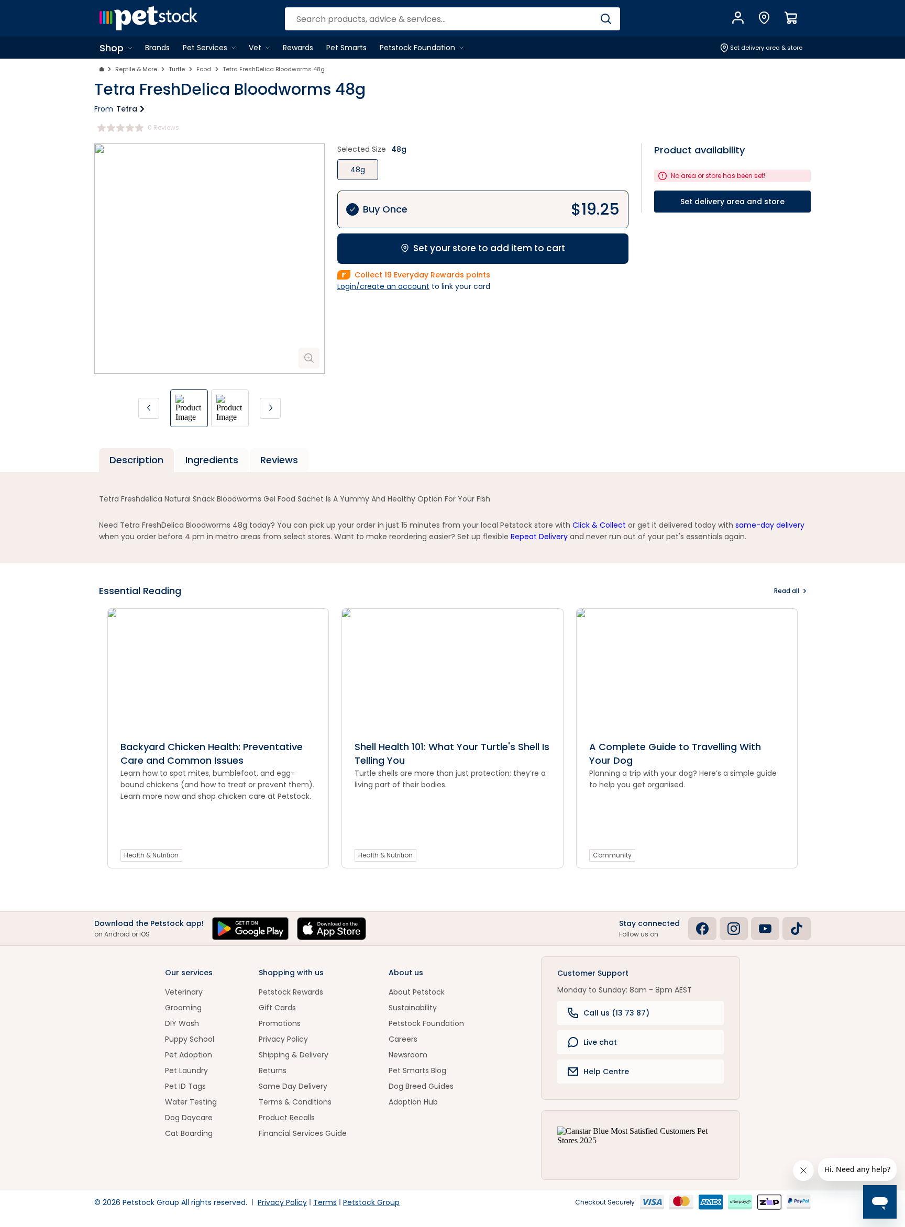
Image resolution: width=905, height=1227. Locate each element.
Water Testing (191, 1102)
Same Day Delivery (293, 1086)
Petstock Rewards (291, 992)
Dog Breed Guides (421, 1086)
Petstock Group (371, 1202)
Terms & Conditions (295, 1102)
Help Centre (606, 1071)
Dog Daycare (189, 1117)
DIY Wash (182, 1023)
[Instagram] (734, 928)
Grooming (183, 1007)
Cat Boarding (189, 1133)
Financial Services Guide (303, 1133)
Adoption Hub (413, 1102)
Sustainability (413, 1007)
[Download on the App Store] (331, 928)
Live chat (600, 1042)
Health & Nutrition (151, 855)
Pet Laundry (186, 1070)
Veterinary (184, 992)
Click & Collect (599, 525)
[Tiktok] (796, 928)
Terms (325, 1202)
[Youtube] (765, 928)
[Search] (606, 19)
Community (612, 855)
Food (203, 69)
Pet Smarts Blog (417, 1070)
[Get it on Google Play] (250, 928)
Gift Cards (277, 1007)
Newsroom (408, 1055)
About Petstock (417, 992)
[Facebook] (702, 928)
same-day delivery (769, 525)
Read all (786, 590)
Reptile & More (136, 69)
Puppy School (189, 1039)
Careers (403, 1039)
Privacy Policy (283, 1039)
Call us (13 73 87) (616, 1013)
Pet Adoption (188, 1055)
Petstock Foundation (426, 1023)
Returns (272, 1070)
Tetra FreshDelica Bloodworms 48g (274, 69)
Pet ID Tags (185, 1086)
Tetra (126, 109)
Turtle (177, 69)
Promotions (280, 1023)
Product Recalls (287, 1117)
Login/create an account (383, 286)
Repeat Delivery (539, 536)
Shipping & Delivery (293, 1055)
